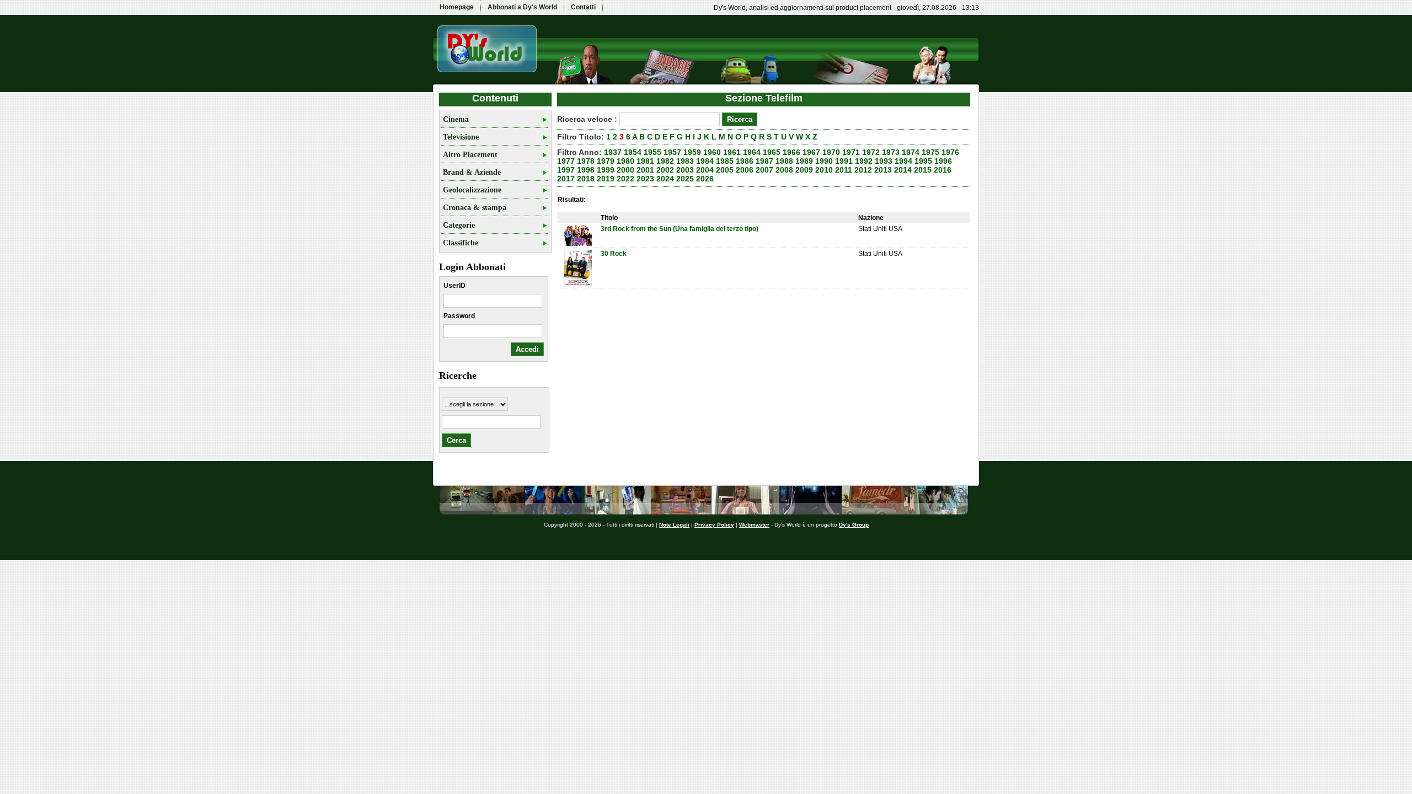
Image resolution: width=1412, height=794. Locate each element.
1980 (625, 161)
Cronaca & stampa (474, 207)
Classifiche (460, 243)
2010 (824, 169)
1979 (605, 161)
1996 (943, 161)
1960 (712, 152)
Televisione (461, 137)
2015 (923, 169)
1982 (665, 161)
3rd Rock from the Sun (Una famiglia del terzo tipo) (679, 229)
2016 (942, 169)
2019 (605, 178)
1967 (811, 152)
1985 (725, 161)
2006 (744, 169)
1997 (566, 169)
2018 (586, 178)
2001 (645, 169)
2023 (645, 178)
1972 (871, 152)
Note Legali (674, 525)
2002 (665, 169)
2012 (863, 169)
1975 (930, 152)
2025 (685, 178)
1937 (613, 152)
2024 (665, 178)
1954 (632, 152)
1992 (864, 161)
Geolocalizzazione (472, 190)
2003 (685, 169)
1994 (903, 161)
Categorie (459, 225)
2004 (705, 169)
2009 (804, 169)
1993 (883, 161)
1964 (752, 152)
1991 (844, 161)
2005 (725, 169)
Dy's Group (854, 525)
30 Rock (614, 253)
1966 (791, 152)
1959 (692, 152)
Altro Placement (470, 155)
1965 (771, 152)
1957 (672, 152)
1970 (831, 152)
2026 (705, 178)
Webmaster (754, 525)
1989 (804, 161)
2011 (843, 169)
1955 (652, 152)
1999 (605, 169)
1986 (744, 161)
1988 (784, 161)
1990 (824, 161)
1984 (705, 161)
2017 (566, 178)
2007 (764, 169)
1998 (586, 169)
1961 (732, 152)
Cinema (456, 119)
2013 (883, 169)
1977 (566, 161)
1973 (891, 152)
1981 (645, 161)
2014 (903, 169)
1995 (923, 161)
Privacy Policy (714, 525)
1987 (764, 161)
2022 (625, 178)
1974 (910, 152)
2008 (784, 169)
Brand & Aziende (472, 172)
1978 (586, 161)
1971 (851, 152)
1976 (950, 152)
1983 (685, 161)
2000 (625, 169)
